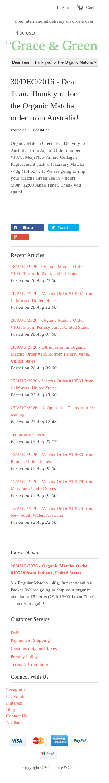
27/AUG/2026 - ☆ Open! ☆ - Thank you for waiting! (53, 411)
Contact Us (16, 716)
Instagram (15, 689)
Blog (10, 709)
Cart (90, 7)
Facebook (15, 696)
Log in (63, 7)
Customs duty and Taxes (34, 648)
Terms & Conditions (30, 664)
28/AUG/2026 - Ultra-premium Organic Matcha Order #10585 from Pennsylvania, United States (50, 354)
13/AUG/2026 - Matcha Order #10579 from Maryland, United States (52, 485)
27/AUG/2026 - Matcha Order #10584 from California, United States (52, 384)
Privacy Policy (24, 656)
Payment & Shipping (30, 640)
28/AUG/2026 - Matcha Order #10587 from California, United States (52, 297)
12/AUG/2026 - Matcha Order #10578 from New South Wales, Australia (52, 512)
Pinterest (14, 703)
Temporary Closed (28, 434)
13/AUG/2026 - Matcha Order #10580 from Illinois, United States (52, 458)
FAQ (15, 632)
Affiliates (14, 722)
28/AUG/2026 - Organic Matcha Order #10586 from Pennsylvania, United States (50, 324)
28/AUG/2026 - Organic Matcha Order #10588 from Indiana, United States (47, 270)
